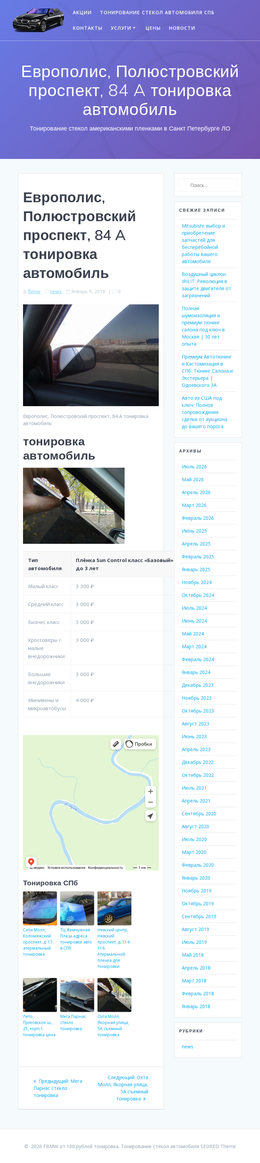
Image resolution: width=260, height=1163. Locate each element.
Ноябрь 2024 (197, 582)
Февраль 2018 (198, 993)
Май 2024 (193, 633)
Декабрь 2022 (198, 762)
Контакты (88, 28)
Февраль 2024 (198, 659)
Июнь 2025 (194, 531)
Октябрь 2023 (198, 710)
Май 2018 (193, 955)
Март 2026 (194, 505)
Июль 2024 (194, 608)
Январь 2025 (196, 569)
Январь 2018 (196, 1006)
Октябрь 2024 (198, 595)
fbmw (34, 291)
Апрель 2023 (196, 749)
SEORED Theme (218, 1146)
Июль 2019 (194, 942)
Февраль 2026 (198, 518)
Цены (153, 28)
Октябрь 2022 (198, 775)
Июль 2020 (194, 839)
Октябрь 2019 (198, 903)
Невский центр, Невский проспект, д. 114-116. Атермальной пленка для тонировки (114, 948)
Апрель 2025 (196, 543)
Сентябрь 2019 (199, 916)
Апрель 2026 (196, 492)
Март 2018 (194, 980)
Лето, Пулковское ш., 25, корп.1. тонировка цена (39, 1026)
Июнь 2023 (194, 736)
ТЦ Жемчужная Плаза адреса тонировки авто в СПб (76, 939)
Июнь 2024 (194, 621)
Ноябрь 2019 (197, 890)
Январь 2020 (196, 878)
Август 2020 (195, 826)
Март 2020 (194, 852)
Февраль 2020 (198, 865)
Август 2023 (195, 723)
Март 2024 (194, 646)
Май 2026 (193, 479)
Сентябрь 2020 (199, 813)
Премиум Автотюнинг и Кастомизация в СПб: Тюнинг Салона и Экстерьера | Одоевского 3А (207, 370)
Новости (182, 28)
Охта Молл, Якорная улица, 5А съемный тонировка (113, 1026)
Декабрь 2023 (198, 685)
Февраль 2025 (198, 556)
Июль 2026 (194, 466)
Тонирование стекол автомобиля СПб (157, 12)
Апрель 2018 (196, 967)
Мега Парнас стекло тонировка (73, 1022)
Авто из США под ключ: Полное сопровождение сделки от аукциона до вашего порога (204, 412)
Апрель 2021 (196, 800)
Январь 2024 (196, 672)
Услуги (121, 28)
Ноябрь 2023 (197, 698)
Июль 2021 (194, 788)
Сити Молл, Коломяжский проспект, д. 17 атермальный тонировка (37, 942)
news (56, 291)
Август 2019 (195, 929)
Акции (82, 12)
